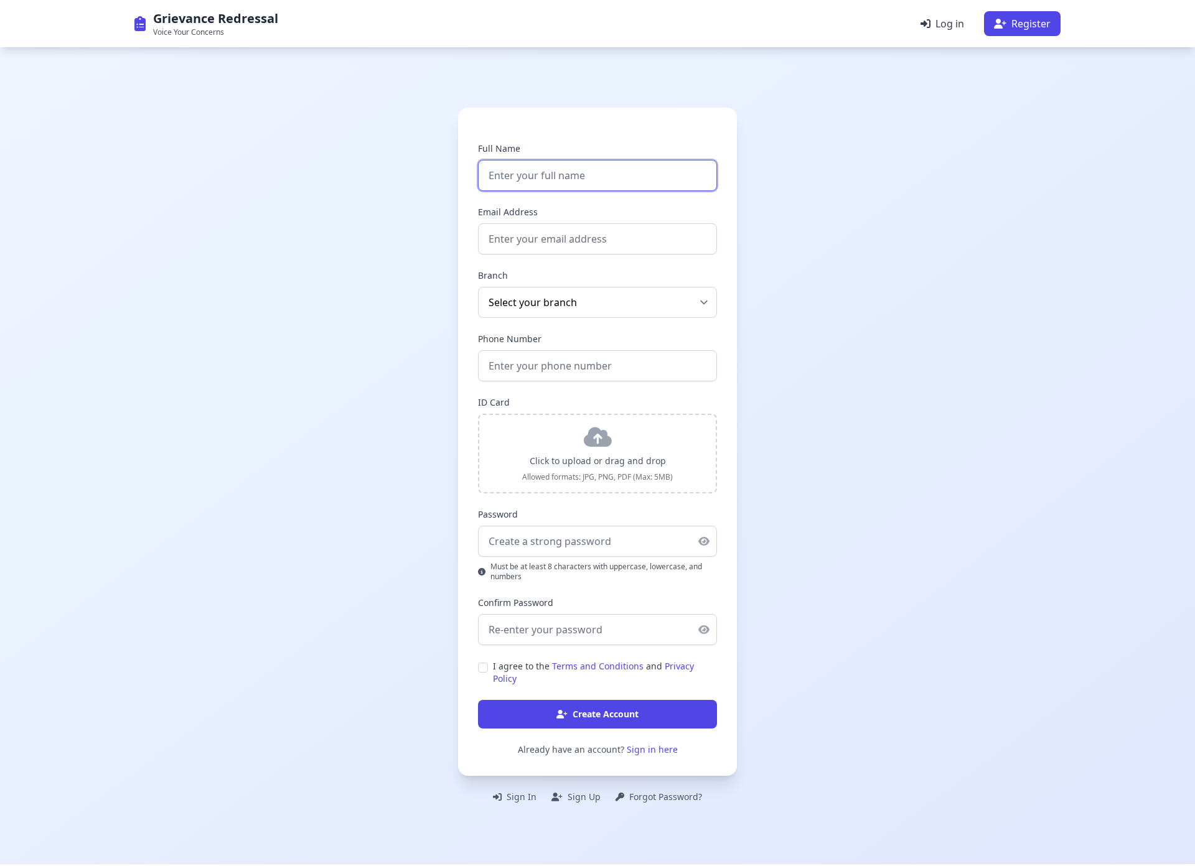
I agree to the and (593, 672)
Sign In (520, 797)
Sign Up (583, 797)
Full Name (499, 148)
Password (498, 514)
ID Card (494, 402)
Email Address (508, 212)
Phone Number (509, 339)
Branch (493, 275)
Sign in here (652, 749)
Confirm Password (515, 602)
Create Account (606, 714)
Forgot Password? (664, 797)
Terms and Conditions (598, 666)
